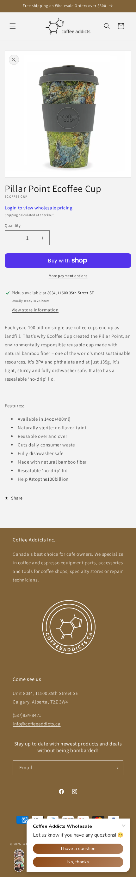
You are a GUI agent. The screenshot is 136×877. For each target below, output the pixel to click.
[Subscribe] (116, 767)
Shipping (11, 215)
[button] (13, 26)
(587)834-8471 (27, 715)
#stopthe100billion (49, 479)
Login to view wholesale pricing (39, 208)
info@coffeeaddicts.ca (37, 724)
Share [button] (17, 498)
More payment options (68, 275)
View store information (35, 310)
